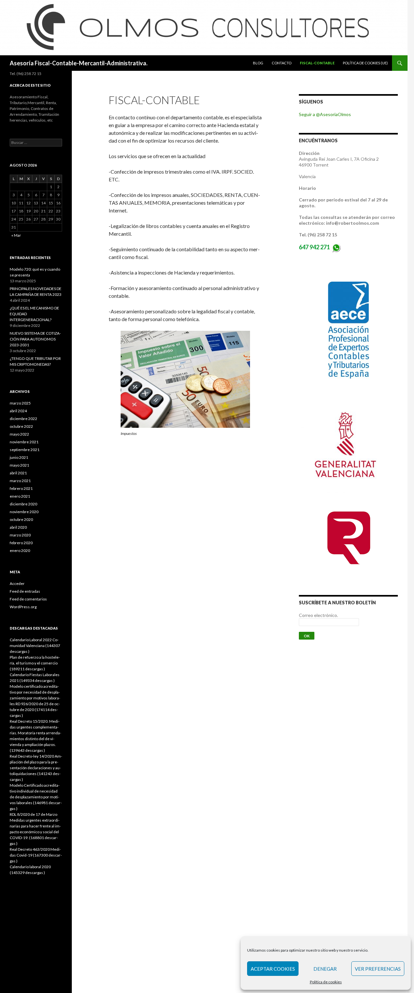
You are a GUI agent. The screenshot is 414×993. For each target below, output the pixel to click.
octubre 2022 (21, 426)
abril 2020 (18, 527)
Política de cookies (326, 981)
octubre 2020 (21, 519)
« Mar (16, 235)
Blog (258, 63)
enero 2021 (20, 496)
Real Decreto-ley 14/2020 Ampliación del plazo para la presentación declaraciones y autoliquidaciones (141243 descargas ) (36, 768)
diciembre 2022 (23, 418)
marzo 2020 (20, 535)
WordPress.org (23, 606)
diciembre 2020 (23, 504)
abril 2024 (18, 410)
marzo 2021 (20, 480)
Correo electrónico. (318, 615)
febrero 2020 (21, 542)
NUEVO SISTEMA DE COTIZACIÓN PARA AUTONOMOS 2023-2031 (35, 339)
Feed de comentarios (28, 599)
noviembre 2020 (24, 511)
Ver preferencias (378, 969)
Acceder (17, 583)
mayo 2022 (19, 434)
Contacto (281, 63)
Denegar (325, 969)
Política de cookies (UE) (365, 63)
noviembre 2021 (24, 441)
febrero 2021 (21, 488)
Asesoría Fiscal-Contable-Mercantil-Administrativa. (78, 63)
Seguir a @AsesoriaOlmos (325, 114)
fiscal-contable (317, 63)
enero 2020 (20, 550)
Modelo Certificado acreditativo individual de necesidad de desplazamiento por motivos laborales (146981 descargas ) (36, 797)
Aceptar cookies (273, 969)
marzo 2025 (20, 403)
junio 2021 (19, 457)
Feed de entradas (25, 591)
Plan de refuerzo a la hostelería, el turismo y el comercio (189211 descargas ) (35, 663)
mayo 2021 (19, 465)
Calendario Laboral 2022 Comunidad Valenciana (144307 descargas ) (35, 645)
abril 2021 (18, 472)
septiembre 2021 (24, 449)
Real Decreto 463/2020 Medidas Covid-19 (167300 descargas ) (36, 855)
